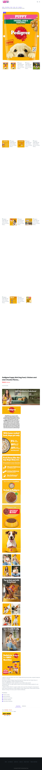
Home (6, 761)
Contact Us (16, 761)
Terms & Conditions (33, 761)
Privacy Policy (26, 761)
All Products (10, 761)
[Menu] (39, 1)
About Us (21, 761)
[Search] (37, 1)
